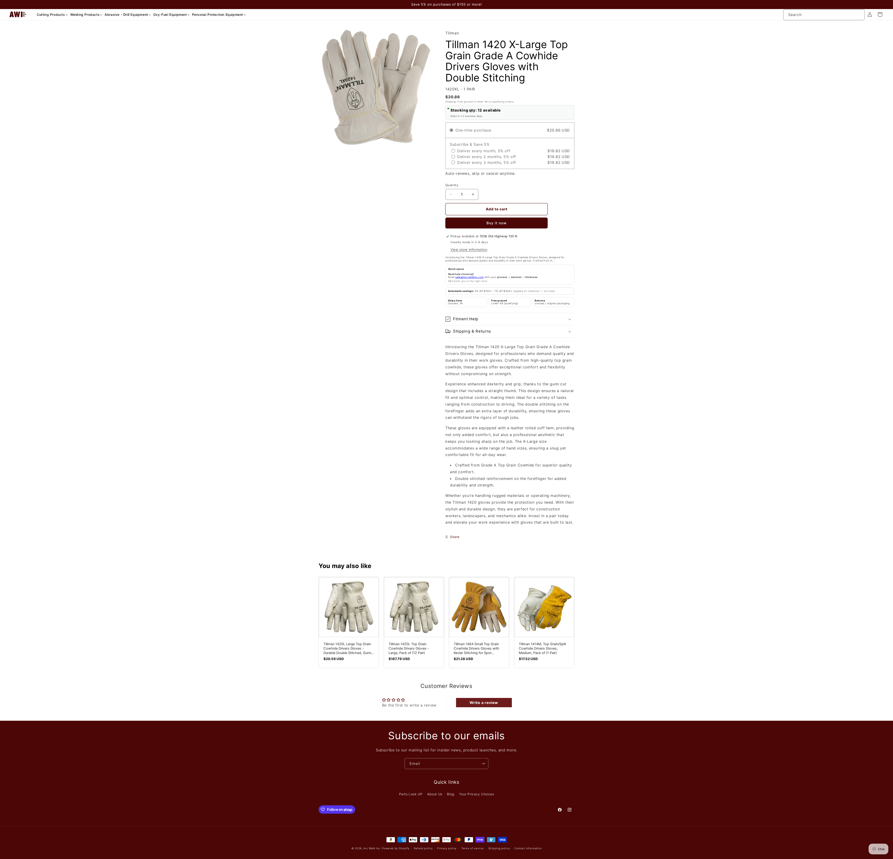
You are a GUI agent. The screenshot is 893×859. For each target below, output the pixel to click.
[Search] (859, 15)
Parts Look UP (411, 794)
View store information (468, 249)
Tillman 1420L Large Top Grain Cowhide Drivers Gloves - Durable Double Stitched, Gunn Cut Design (347, 648)
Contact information (528, 848)
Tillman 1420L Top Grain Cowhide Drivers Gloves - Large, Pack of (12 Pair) (409, 648)
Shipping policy (499, 848)
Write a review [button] (484, 702)
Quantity (451, 185)
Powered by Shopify (396, 848)
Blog (450, 794)
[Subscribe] (483, 763)
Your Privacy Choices (476, 794)
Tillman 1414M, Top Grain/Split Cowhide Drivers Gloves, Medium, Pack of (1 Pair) (542, 648)
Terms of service (472, 848)
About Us (434, 794)
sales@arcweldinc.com (469, 277)
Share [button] (455, 537)
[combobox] (823, 15)
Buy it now (496, 223)
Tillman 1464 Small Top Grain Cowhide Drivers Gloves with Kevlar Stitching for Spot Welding (476, 648)
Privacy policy (446, 848)
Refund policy (423, 848)
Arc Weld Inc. (372, 848)
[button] (50, 15)
